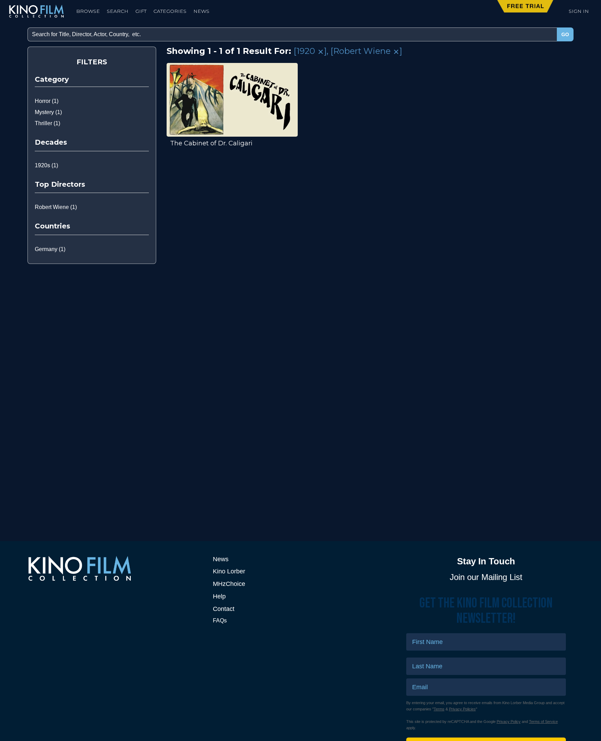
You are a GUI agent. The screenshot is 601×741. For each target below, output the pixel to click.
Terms (439, 709)
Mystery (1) (48, 112)
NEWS (201, 11)
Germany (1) (50, 249)
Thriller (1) (47, 123)
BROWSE (88, 11)
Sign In (579, 11)
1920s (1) (46, 165)
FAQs (220, 620)
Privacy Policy (509, 721)
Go (565, 34)
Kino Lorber (229, 571)
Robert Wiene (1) (56, 207)
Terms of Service (543, 721)
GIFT (140, 11)
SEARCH (117, 11)
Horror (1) (46, 101)
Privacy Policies (462, 709)
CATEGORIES (169, 11)
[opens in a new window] (114, 568)
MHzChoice (229, 583)
